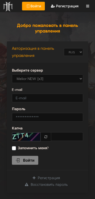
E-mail (17, 89)
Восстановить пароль (49, 184)
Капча (17, 128)
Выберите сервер (27, 70)
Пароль (18, 109)
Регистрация (67, 6)
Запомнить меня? (33, 148)
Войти (35, 6)
